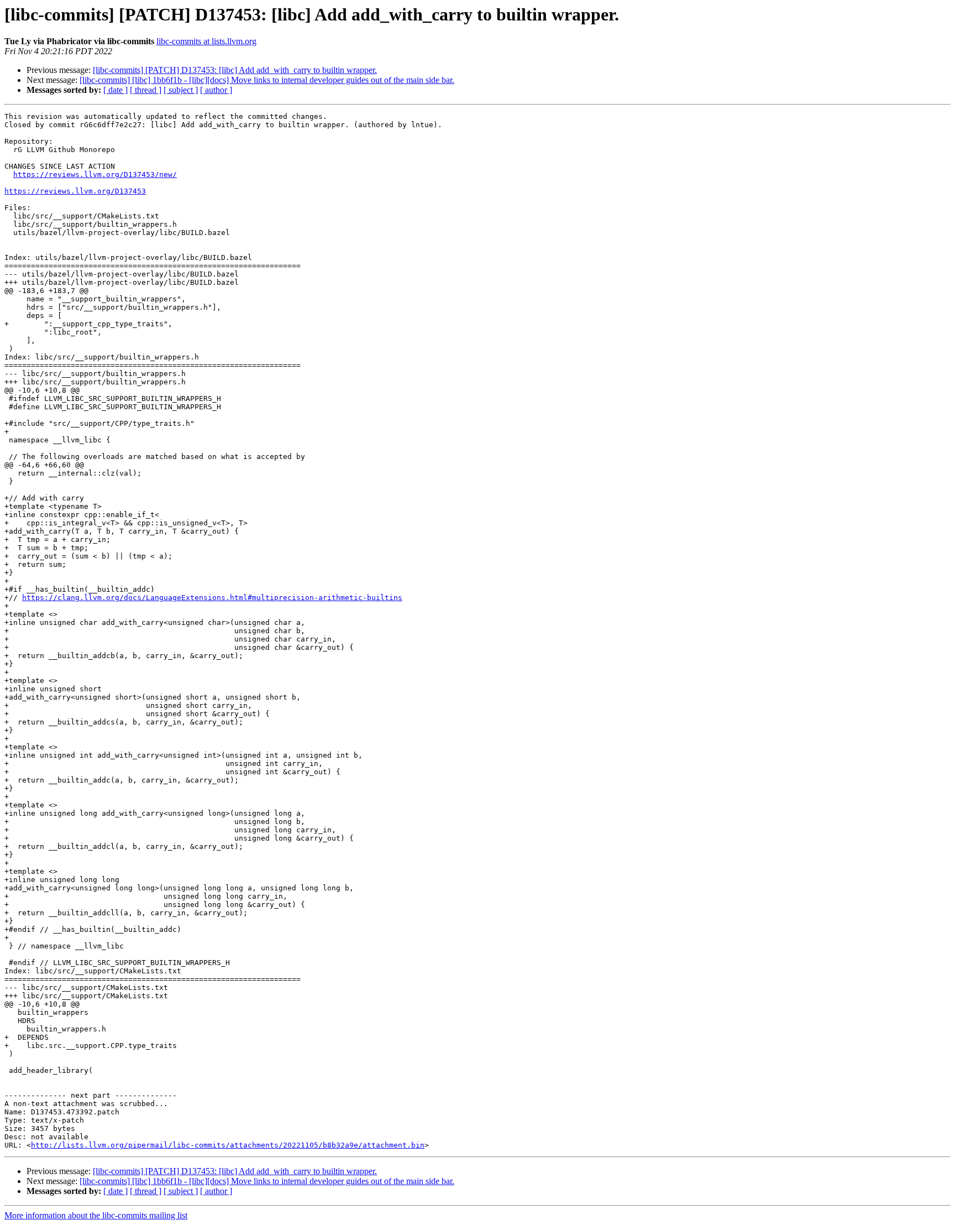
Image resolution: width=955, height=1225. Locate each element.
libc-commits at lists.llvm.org (206, 41)
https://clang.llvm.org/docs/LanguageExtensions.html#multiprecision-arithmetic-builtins (212, 597)
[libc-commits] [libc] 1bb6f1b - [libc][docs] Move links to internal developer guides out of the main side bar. (267, 80)
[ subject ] (181, 90)
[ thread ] (145, 90)
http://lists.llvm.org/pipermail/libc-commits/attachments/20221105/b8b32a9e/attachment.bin (227, 1145)
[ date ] (115, 90)
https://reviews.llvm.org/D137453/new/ (95, 174)
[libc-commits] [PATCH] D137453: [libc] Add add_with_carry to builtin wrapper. (235, 70)
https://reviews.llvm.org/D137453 (75, 191)
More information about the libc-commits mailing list (95, 1215)
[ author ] (216, 90)
